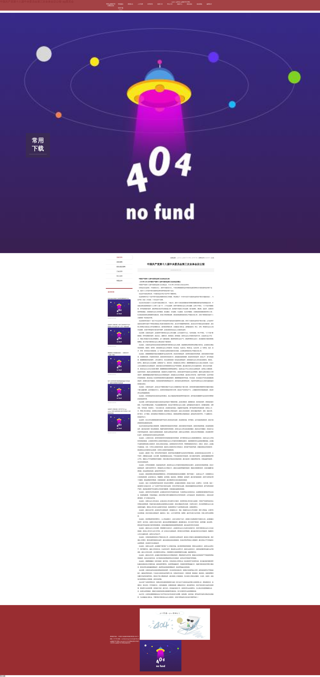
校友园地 (199, 4)
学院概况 (120, 4)
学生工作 (169, 4)
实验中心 (179, 4)
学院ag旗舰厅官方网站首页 (110, 4)
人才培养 (140, 4)
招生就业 (189, 4)
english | (174, 2)
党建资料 (207, 257)
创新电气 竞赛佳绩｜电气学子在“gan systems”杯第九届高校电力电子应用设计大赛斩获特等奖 (119, 411)
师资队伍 (130, 4)
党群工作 (160, 4)
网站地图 (2, 676)
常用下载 (120, 8)
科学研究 (150, 4)
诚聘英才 (209, 4)
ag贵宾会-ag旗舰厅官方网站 (183, 2)
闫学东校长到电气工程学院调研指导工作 (118, 298)
